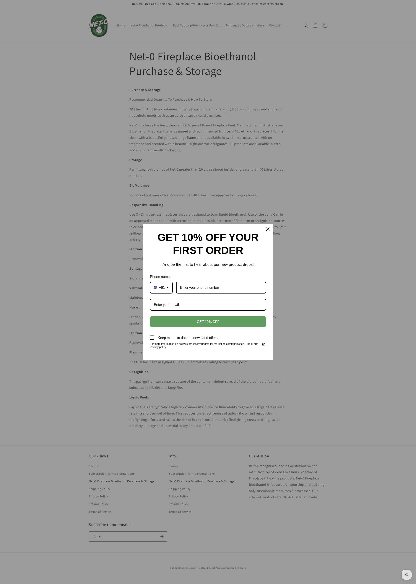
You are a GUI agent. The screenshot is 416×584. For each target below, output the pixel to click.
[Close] (268, 229)
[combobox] (161, 288)
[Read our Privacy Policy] (263, 344)
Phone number (161, 277)
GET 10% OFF (208, 322)
